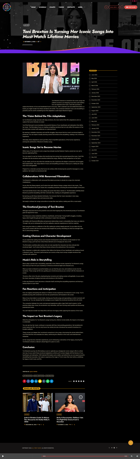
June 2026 (94, 75)
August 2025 (94, 110)
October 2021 (95, 160)
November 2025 (95, 100)
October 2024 (95, 139)
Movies (26, 25)
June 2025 (94, 118)
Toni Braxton (49, 375)
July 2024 (94, 150)
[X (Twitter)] (130, 1)
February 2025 (95, 125)
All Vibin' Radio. (36, 448)
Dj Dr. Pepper (33, 371)
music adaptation (39, 375)
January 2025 (95, 128)
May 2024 (94, 157)
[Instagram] (134, 1)
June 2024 (94, 153)
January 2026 (95, 93)
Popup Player (130, 7)
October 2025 (95, 103)
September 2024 (95, 143)
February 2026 (95, 89)
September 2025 (95, 107)
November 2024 (95, 135)
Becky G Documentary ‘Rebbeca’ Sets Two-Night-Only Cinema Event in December (70, 419)
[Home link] (6, 7)
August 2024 (94, 146)
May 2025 (94, 121)
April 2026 (94, 82)
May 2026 (94, 78)
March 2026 (94, 85)
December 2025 (95, 96)
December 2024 (95, 132)
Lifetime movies (27, 375)
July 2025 (94, 114)
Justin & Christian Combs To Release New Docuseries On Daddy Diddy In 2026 (36, 419)
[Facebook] (136, 1)
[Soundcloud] (132, 1)
